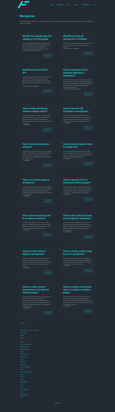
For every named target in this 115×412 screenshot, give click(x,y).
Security (22, 377)
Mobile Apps (23, 364)
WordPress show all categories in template (75, 37)
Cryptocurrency (24, 354)
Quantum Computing (25, 372)
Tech (21, 384)
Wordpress (38, 50)
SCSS (21, 374)
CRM (21, 351)
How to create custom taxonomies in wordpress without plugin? (36, 289)
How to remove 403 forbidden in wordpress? (76, 109)
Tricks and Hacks (24, 389)
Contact (76, 4)
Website (22, 397)
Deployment (23, 356)
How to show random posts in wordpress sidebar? (37, 217)
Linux (21, 359)
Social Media (23, 382)
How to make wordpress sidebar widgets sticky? (35, 109)
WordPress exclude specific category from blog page (37, 37)
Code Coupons (85, 4)
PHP (33, 50)
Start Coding (60, 4)
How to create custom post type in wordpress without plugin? (77, 289)
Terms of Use (23, 332)
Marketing (22, 361)
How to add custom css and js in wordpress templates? (77, 217)
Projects (22, 369)
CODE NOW (48, 55)
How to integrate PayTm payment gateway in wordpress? (75, 72)
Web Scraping (23, 394)
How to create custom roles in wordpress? (77, 145)
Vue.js (21, 392)
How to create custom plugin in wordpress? (34, 252)
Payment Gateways (70, 89)
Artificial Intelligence (25, 344)
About (68, 4)
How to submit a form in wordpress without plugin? (77, 181)
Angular (22, 341)
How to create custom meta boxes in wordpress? (77, 252)
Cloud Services (24, 346)
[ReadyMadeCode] (24, 5)
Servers (22, 379)
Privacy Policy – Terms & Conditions (29, 330)
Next (24, 323)
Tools (94, 4)
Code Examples (28, 50)
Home (52, 4)
